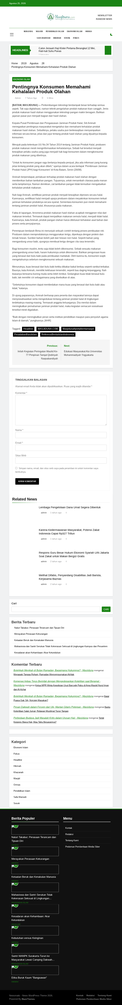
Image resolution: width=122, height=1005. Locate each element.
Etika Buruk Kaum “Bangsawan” (29, 977)
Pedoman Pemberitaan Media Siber (82, 846)
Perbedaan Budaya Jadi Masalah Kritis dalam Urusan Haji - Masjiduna (51, 718)
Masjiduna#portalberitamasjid (78, 329)
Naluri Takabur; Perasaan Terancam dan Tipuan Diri (39, 627)
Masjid (39, 31)
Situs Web (20, 455)
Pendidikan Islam (55, 31)
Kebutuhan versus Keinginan (27, 938)
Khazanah (18, 772)
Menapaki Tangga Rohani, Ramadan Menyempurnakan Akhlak (44, 674)
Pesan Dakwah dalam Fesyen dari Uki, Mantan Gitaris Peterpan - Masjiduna (54, 707)
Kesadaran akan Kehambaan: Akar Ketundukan (37, 652)
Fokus (76, 38)
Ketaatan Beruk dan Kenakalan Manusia (33, 640)
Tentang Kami (72, 840)
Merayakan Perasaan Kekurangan (31, 634)
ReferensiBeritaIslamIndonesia (58, 334)
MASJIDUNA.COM (48, 329)
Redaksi (69, 834)
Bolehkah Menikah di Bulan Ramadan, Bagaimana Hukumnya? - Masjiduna (53, 670)
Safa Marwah (43, 38)
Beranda (28, 31)
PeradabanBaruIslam (25, 334)
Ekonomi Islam (74, 31)
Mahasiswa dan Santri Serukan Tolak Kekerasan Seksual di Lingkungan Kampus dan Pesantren (60, 646)
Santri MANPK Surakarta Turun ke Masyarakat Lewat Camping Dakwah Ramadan (31, 960)
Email (19, 443)
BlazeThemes (28, 999)
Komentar (21, 393)
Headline (28, 329)
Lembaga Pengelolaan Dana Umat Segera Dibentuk (70, 507)
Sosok (67, 38)
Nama (19, 430)
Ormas (88, 31)
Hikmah (57, 38)
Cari (14, 603)
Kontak (68, 828)
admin (18, 98)
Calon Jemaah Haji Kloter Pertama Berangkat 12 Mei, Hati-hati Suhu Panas (67, 49)
